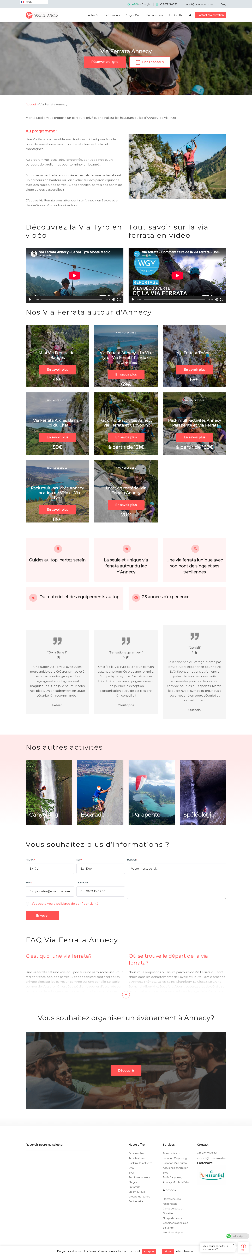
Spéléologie (199, 814)
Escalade (93, 814)
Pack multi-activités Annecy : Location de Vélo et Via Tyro (57, 493)
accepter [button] (149, 1251)
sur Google (141, 4)
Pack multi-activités (140, 1163)
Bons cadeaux (154, 15)
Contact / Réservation (210, 15)
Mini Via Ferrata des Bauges (57, 355)
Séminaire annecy (139, 1177)
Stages (133, 1182)
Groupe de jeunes (139, 1196)
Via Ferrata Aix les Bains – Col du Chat (57, 423)
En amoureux (137, 1191)
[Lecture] (30, 299)
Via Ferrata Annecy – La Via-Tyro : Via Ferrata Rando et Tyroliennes (126, 357)
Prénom (30, 860)
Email (29, 882)
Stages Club (133, 15)
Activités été (136, 1153)
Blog (223, 4)
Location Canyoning (175, 1158)
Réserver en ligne (104, 62)
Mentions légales (173, 1232)
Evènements (112, 15)
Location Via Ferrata (175, 1163)
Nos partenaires (172, 1218)
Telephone (82, 882)
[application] (74, 275)
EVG (131, 1167)
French (28, 2)
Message (132, 860)
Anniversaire (136, 1201)
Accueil (31, 104)
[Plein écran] (119, 299)
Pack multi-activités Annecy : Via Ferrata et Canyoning (126, 423)
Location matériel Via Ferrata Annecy (126, 490)
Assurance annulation (175, 1167)
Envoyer (42, 915)
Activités (93, 15)
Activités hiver (137, 1158)
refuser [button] (168, 1251)
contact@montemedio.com (199, 4)
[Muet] (113, 299)
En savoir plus (57, 370)
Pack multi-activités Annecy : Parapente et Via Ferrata (194, 423)
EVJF (132, 1172)
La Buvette (176, 15)
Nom (79, 860)
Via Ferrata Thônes (195, 352)
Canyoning (43, 814)
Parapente (146, 814)
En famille (134, 1187)
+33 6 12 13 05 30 (168, 4)
